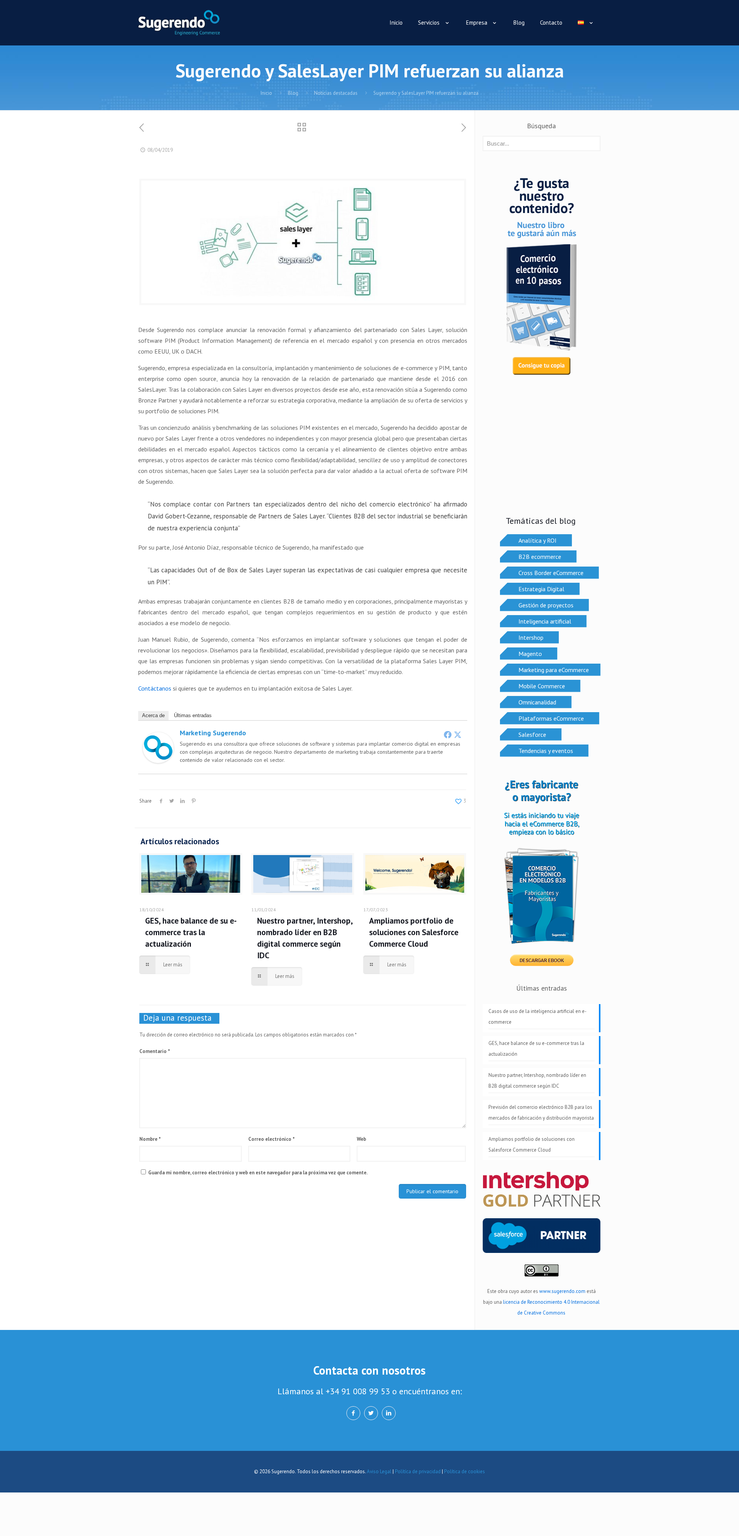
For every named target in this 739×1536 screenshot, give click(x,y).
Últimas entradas (193, 715)
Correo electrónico (271, 1139)
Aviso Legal (379, 1471)
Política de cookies (464, 1471)
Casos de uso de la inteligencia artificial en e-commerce (537, 1016)
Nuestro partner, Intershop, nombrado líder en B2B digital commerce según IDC (537, 1080)
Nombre (150, 1139)
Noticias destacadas (336, 93)
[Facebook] (447, 734)
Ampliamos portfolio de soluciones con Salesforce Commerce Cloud (413, 932)
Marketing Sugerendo (213, 732)
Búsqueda (541, 126)
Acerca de (153, 715)
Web (361, 1139)
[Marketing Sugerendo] (158, 761)
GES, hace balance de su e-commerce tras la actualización (191, 932)
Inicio (266, 93)
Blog (293, 93)
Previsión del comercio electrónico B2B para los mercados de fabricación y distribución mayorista (541, 1112)
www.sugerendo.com (562, 1291)
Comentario (154, 1051)
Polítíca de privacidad (418, 1471)
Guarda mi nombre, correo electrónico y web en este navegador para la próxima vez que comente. (258, 1172)
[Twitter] (457, 734)
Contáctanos (154, 688)
